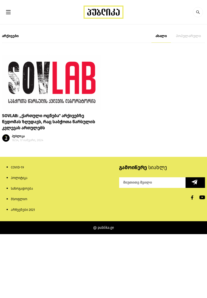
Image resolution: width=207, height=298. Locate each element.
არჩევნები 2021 (23, 210)
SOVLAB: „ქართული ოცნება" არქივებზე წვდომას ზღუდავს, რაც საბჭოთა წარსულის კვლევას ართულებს (48, 122)
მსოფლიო (19, 199)
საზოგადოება (22, 188)
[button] (198, 12)
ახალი (161, 36)
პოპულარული (188, 36)
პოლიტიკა (19, 178)
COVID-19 (17, 167)
